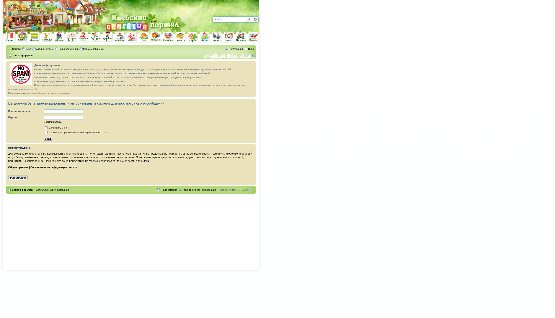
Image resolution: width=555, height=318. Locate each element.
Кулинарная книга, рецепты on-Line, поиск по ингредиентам (120, 37)
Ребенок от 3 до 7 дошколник (95, 37)
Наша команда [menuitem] (169, 190)
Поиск (249, 19)
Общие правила (18, 167)
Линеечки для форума (35, 36)
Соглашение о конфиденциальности (53, 167)
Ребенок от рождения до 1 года (71, 37)
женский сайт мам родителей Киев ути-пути (10, 37)
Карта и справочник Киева (192, 37)
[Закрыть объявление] (252, 64)
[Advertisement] (208, 6)
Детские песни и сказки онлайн (217, 36)
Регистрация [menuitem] (236, 49)
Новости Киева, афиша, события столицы (180, 37)
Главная (22, 36)
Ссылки (16, 49)
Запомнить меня (57, 127)
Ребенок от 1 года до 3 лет (83, 37)
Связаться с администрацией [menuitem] (52, 190)
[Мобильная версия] (253, 55)
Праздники (156, 37)
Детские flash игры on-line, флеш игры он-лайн (229, 37)
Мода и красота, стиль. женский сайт (132, 37)
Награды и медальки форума (47, 36)
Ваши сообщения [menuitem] (68, 49)
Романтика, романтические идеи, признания (168, 37)
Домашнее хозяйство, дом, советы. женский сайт (144, 37)
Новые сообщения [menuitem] (93, 49)
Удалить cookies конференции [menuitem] (199, 190)
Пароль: (13, 117)
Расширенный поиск (255, 19)
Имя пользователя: (19, 111)
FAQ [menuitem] (28, 49)
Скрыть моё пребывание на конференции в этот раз (77, 132)
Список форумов (22, 190)
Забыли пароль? (53, 122)
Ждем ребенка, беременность (59, 36)
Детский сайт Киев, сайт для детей (205, 37)
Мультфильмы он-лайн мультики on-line (241, 37)
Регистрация (18, 177)
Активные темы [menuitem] (44, 49)
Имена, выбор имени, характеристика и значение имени (253, 37)
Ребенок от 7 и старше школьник (107, 37)
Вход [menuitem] (251, 49)
